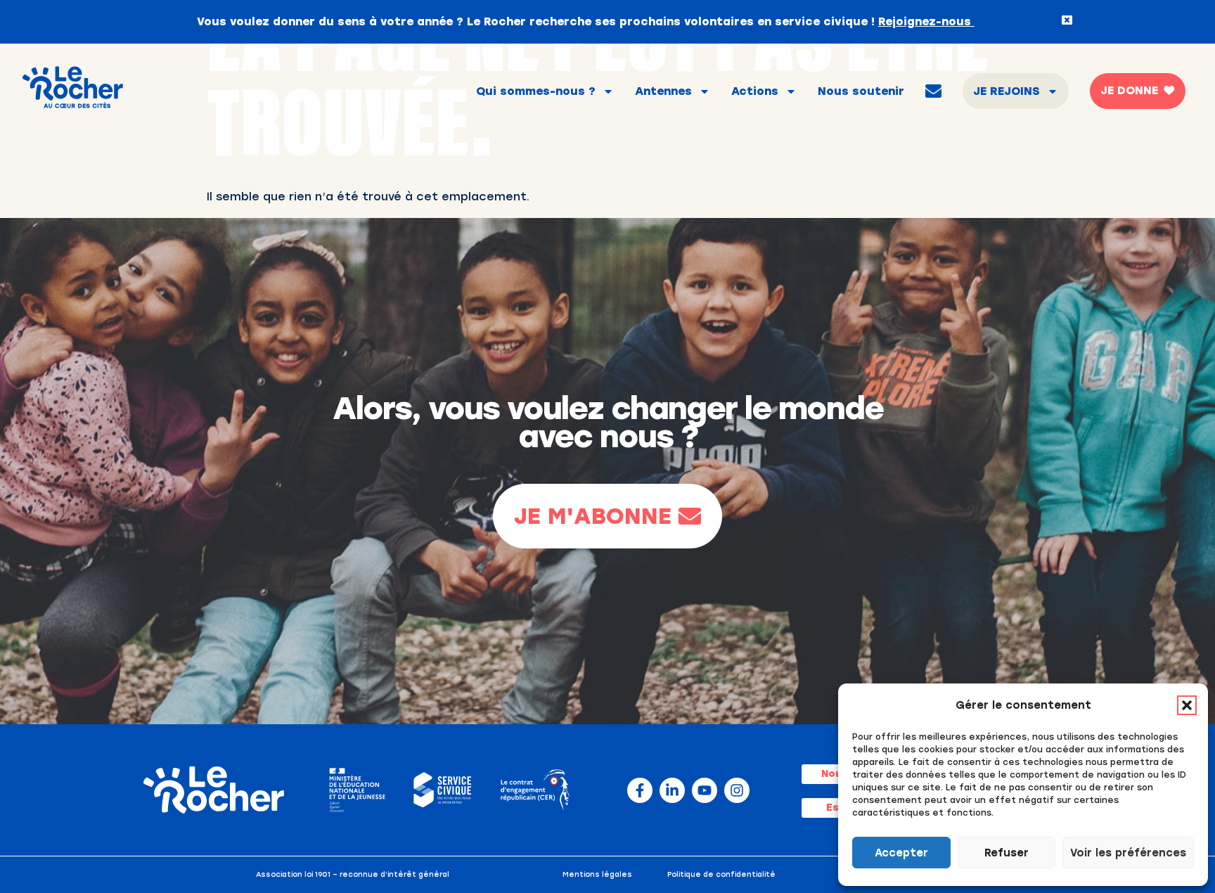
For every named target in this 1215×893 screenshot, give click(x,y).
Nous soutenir (861, 91)
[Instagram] (737, 790)
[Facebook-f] (639, 790)
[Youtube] (704, 790)
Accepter (901, 853)
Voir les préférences (1128, 853)
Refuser (1006, 853)
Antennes (663, 91)
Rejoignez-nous (926, 21)
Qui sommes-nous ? (536, 91)
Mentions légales (597, 874)
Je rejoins (1006, 91)
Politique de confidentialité (721, 874)
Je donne (1129, 90)
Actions (754, 91)
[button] (1187, 705)
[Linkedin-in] (672, 790)
